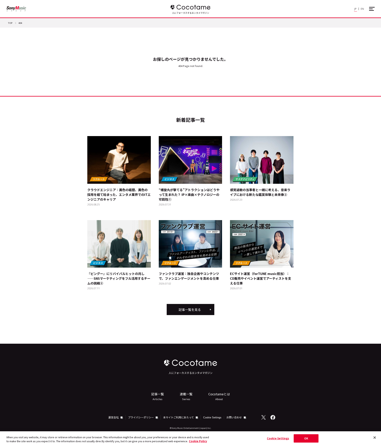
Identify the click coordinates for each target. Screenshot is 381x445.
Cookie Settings (212, 417)
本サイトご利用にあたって (178, 417)
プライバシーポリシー (141, 417)
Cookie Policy (198, 441)
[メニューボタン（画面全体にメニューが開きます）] (372, 9)
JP (355, 9)
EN (362, 9)
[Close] (374, 437)
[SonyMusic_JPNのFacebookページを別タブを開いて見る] (272, 417)
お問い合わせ (234, 417)
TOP (10, 23)
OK (306, 438)
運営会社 (113, 417)
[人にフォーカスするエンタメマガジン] (190, 7)
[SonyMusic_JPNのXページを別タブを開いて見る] (263, 417)
